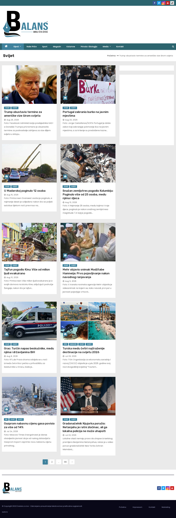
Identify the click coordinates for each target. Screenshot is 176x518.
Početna (111, 55)
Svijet (7, 108)
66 (65, 461)
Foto (65, 344)
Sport (44, 46)
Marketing (166, 507)
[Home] (6, 46)
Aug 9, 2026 (70, 281)
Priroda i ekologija (89, 46)
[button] (173, 46)
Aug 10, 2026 (71, 202)
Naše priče (32, 46)
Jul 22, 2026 (70, 435)
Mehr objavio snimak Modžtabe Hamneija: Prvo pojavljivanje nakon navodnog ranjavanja (86, 273)
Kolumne (71, 46)
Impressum (137, 507)
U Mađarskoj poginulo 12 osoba (24, 190)
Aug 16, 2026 (12, 194)
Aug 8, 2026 (12, 356)
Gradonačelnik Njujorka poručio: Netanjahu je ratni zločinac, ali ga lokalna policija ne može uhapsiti (85, 427)
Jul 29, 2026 (70, 356)
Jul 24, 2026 (12, 431)
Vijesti (16, 46)
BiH (6, 419)
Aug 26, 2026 (13, 120)
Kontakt (120, 46)
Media (106, 46)
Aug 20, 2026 (71, 120)
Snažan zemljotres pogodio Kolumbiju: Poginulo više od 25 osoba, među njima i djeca (88, 194)
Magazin (57, 46)
